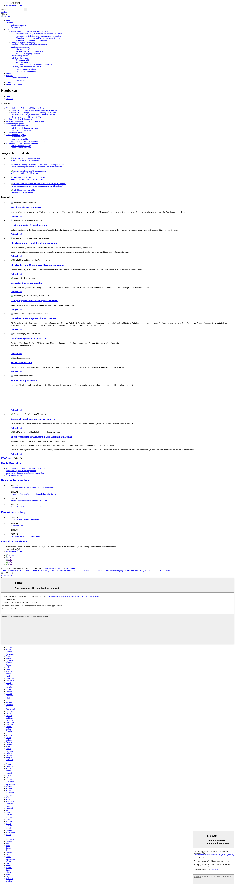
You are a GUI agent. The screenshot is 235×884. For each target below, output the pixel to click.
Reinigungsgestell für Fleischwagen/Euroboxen (34, 300)
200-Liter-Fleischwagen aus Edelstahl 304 (27, 179)
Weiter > (8, 458)
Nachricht (9, 76)
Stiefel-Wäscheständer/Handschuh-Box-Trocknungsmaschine (41, 437)
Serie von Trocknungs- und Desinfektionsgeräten (30, 45)
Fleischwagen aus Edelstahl (145, 570)
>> (13, 458)
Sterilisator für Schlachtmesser (26, 207)
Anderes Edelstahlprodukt (26, 71)
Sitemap (61, 568)
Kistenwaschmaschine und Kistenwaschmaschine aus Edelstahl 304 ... (38, 186)
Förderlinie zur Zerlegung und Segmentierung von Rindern (38, 36)
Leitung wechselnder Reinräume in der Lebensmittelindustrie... (35, 494)
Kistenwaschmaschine (24, 49)
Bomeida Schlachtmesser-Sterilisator (25, 519)
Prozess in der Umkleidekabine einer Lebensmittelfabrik (32, 488)
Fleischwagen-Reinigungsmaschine (29, 51)
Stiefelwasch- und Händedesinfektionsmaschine (34, 243)
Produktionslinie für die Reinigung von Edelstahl (115, 570)
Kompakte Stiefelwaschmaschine (27, 283)
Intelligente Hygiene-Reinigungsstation (26, 42)
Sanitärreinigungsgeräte (20, 47)
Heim (8, 20)
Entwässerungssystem (19, 56)
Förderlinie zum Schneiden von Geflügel (31, 40)
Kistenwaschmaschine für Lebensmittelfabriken (29, 536)
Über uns (9, 23)
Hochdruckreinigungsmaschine (28, 54)
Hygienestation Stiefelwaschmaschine (29, 225)
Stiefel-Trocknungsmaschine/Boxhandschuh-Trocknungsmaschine (36, 167)
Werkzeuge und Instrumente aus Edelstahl (27, 67)
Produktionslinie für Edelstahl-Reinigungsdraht (19, 570)
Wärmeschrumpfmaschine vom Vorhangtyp (33, 419)
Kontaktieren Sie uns (14, 84)
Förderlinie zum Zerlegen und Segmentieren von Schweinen (39, 34)
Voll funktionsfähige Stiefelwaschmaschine (27, 173)
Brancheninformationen (16, 480)
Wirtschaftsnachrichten (19, 78)
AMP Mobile (70, 568)
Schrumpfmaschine (23, 60)
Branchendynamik (18, 80)
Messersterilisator (17, 526)
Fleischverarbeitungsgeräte (21, 58)
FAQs (8, 82)
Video (8, 73)
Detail (19, 216)
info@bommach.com (14, 551)
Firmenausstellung (18, 27)
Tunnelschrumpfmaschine (24, 380)
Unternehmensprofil (18, 25)
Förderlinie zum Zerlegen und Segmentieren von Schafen (38, 38)
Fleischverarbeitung (165, 570)
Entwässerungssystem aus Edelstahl (28, 338)
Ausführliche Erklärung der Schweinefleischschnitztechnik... (34, 507)
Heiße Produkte (11, 463)
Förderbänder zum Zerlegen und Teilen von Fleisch (30, 31)
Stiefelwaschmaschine (21, 362)
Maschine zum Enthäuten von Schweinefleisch (34, 65)
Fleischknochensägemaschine (22, 192)
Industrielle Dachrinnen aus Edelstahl (81, 570)
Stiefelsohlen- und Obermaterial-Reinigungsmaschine (37, 265)
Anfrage (14, 216)
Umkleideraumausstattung (26, 69)
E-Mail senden (6, 575)
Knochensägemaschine (24, 62)
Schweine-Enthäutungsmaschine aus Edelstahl (34, 318)
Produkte (9, 29)
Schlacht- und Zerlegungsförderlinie (25, 160)
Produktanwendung (13, 512)
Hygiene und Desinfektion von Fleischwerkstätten (30, 500)
